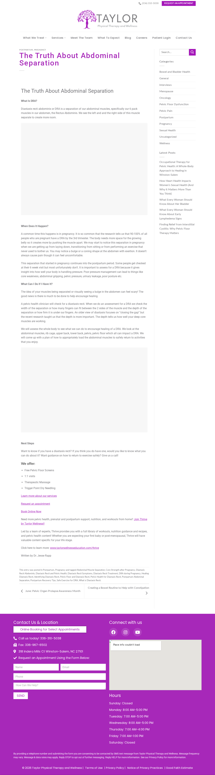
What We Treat (33, 38)
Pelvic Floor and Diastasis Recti (75, 577)
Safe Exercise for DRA (67, 580)
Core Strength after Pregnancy (120, 570)
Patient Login (161, 38)
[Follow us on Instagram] (125, 632)
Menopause (166, 91)
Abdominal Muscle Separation (91, 570)
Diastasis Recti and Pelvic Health (51, 574)
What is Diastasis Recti (90, 580)
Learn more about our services (39, 495)
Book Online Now (31, 511)
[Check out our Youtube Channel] (137, 632)
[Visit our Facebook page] (113, 632)
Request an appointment (35, 503)
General (164, 78)
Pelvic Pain (165, 111)
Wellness (164, 143)
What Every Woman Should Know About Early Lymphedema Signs (175, 214)
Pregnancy (40, 50)
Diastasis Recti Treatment (105, 574)
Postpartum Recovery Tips (43, 580)
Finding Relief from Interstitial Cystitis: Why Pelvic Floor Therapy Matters (177, 228)
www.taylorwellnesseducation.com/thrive (74, 547)
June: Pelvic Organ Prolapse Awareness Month (52, 591)
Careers (141, 38)
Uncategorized (168, 136)
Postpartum (26, 50)
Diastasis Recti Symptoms (80, 574)
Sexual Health (167, 130)
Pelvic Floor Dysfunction (174, 104)
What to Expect (109, 38)
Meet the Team (82, 38)
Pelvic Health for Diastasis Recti (106, 577)
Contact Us (184, 38)
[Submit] (192, 52)
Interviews (165, 85)
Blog (128, 38)
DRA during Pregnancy (130, 574)
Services (57, 38)
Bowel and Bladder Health (174, 72)
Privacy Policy (156, 757)
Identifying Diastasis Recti (46, 577)
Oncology (165, 98)
